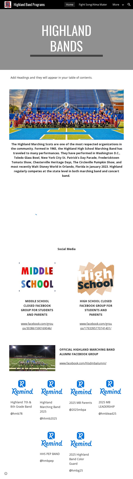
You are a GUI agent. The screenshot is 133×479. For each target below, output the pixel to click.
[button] (129, 4)
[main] (66, 39)
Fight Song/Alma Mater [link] (93, 4)
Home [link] (69, 4)
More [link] (116, 4)
